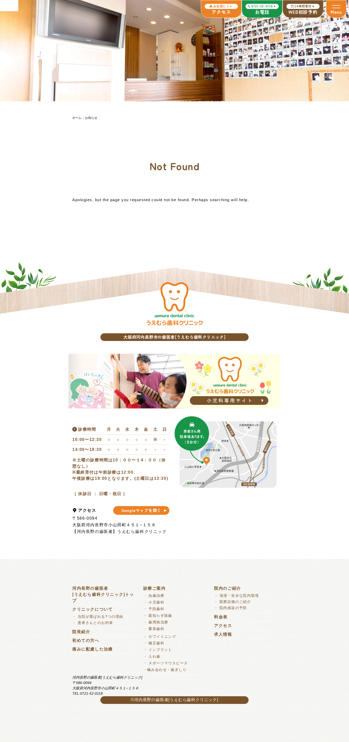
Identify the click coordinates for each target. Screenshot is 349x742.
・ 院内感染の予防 (230, 608)
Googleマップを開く (141, 510)
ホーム (77, 118)
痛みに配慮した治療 (92, 649)
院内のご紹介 (227, 588)
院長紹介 (81, 632)
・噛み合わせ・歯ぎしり (165, 670)
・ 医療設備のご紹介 (232, 602)
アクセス (221, 9)
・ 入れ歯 (151, 656)
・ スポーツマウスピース (165, 663)
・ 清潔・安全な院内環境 (236, 595)
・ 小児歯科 (153, 602)
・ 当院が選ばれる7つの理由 (97, 616)
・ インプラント (157, 650)
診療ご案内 (154, 588)
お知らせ (91, 118)
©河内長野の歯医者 (149, 700)
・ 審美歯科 (153, 629)
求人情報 (223, 634)
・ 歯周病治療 (155, 622)
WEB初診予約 (303, 9)
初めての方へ (85, 640)
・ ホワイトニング (159, 636)
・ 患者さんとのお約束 (92, 623)
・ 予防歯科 (153, 609)
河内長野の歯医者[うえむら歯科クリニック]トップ (103, 594)
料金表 (221, 617)
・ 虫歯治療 (153, 595)
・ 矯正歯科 (153, 643)
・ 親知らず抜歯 (157, 615)
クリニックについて (92, 609)
